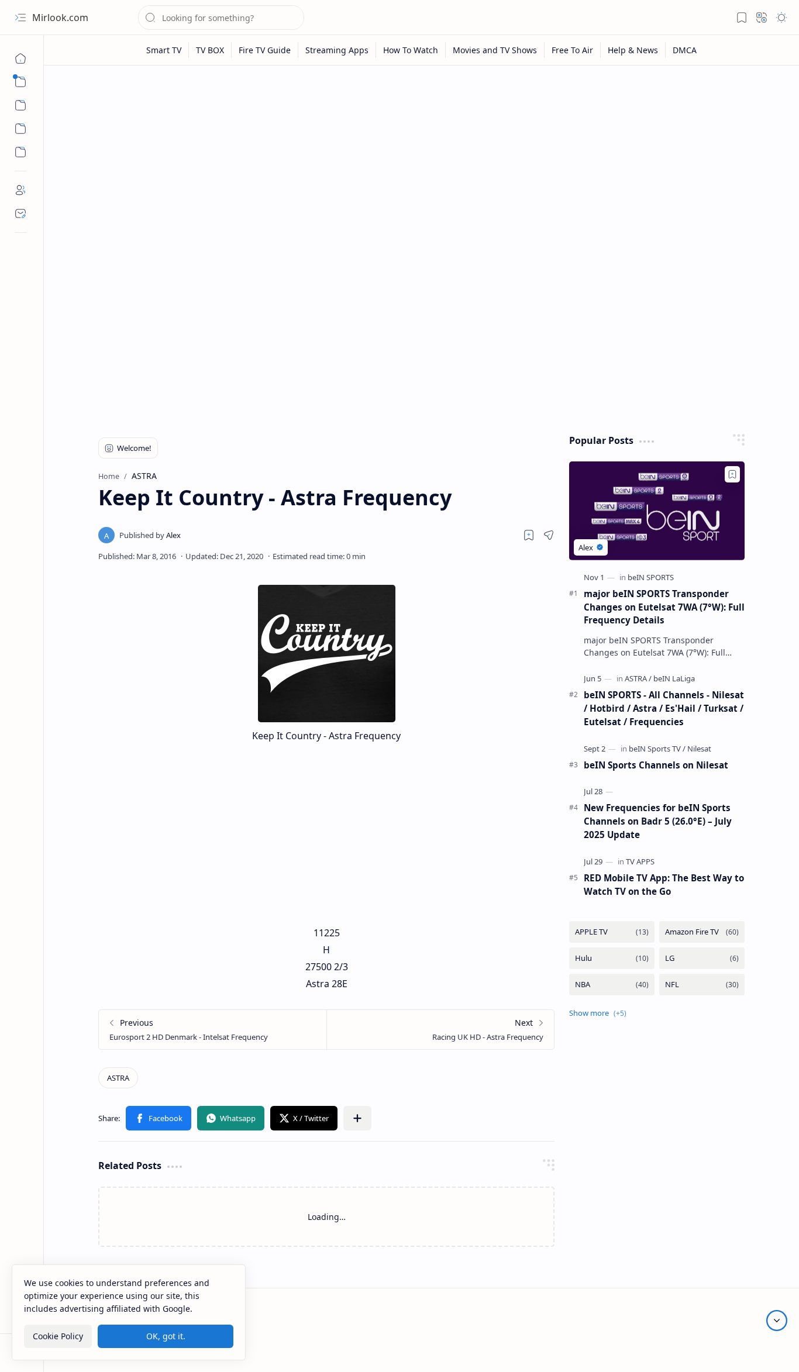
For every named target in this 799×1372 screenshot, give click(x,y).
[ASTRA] (118, 1077)
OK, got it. (165, 1336)
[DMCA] (685, 50)
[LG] (702, 958)
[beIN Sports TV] (657, 748)
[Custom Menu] (20, 128)
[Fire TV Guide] (265, 50)
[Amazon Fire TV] (702, 932)
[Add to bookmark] (732, 474)
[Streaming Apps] (337, 50)
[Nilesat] (699, 748)
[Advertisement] (421, 165)
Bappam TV (759, 1348)
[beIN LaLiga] (674, 678)
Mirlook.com (60, 17)
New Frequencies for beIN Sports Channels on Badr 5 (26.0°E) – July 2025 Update (658, 821)
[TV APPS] (640, 861)
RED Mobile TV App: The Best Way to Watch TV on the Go (664, 884)
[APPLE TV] (612, 932)
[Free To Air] (573, 50)
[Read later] (529, 535)
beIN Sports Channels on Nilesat (656, 765)
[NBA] (612, 984)
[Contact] (20, 213)
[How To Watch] (411, 50)
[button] (20, 17)
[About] (20, 190)
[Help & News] (633, 50)
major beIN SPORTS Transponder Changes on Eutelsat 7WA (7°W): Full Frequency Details (664, 607)
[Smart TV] (164, 50)
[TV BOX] (210, 50)
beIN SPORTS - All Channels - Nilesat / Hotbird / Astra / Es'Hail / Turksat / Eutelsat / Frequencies (664, 708)
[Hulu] (612, 958)
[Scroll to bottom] (776, 1320)
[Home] (20, 58)
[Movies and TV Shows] (495, 50)
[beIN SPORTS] (651, 577)
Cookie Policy (58, 1336)
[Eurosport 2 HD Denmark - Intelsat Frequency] (212, 1029)
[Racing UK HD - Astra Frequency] (440, 1029)
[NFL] (702, 984)
